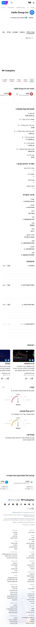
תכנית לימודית (13, 623)
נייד (33, 586)
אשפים (32, 619)
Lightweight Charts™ (11, 609)
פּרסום (15, 618)
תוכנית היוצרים (30, 599)
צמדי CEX (31, 545)
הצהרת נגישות (13, 594)
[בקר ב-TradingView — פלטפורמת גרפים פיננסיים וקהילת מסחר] (8, 70)
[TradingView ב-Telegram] (13, 504)
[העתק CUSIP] (24, 249)
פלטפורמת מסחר (13, 612)
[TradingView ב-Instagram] (21, 504)
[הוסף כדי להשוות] (17, 94)
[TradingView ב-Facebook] (29, 504)
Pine (33, 549)
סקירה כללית (14, 543)
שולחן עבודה (31, 588)
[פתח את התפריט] (33, 2)
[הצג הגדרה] (28, 113)
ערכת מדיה (14, 572)
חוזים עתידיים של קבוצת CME (9, 554)
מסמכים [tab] (15, 32)
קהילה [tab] (9, 32)
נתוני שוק (15, 536)
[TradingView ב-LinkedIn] (17, 504)
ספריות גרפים (13, 607)
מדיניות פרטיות (13, 590)
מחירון (15, 534)
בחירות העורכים (30, 612)
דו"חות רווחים (30, 565)
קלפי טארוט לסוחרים (12, 579)
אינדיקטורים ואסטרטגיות (28, 617)
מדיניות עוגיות (13, 592)
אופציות (32, 577)
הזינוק (15, 549)
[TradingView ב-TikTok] (9, 504)
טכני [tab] (3, 32)
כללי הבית (31, 601)
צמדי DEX (31, 547)
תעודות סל (31, 539)
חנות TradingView (12, 577)
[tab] (9, 265)
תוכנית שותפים (13, 621)
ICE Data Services (16, 512)
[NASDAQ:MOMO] (33, 360)
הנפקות (32, 568)
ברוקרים (15, 545)
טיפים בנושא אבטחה (12, 596)
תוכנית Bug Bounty (12, 598)
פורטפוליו (32, 574)
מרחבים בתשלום (30, 623)
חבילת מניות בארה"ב (12, 558)
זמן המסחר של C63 (12, 581)
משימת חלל (14, 565)
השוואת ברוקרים (13, 547)
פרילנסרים (31, 621)
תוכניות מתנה (13, 538)
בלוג (16, 567)
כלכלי (33, 563)
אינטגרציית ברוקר (13, 619)
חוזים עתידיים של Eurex (11, 556)
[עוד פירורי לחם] (28, 7)
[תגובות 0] (26, 378)
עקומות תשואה (30, 576)
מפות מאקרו (31, 579)
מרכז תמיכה (14, 568)
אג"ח (33, 541)
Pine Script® (31, 581)
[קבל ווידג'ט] (3, 387)
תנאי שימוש (14, 586)
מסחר (32, 608)
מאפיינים (15, 532)
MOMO (7, 363)
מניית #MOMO (29, 363)
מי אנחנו (15, 563)
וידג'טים (15, 605)
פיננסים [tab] (22, 32)
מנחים (32, 603)
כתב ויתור (14, 588)
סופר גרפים (31, 532)
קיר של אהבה (31, 595)
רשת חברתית (31, 594)
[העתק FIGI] (21, 255)
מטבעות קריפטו (30, 543)
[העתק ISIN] (22, 243)
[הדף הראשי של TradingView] (29, 3)
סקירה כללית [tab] (30, 32)
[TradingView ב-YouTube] (25, 504)
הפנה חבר (31, 597)
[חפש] (11, 2)
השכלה (32, 610)
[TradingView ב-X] (33, 504)
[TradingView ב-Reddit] (5, 504)
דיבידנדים (31, 567)
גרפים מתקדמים (13, 610)
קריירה (15, 570)
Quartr (14, 522)
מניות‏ (33, 537)
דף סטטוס (14, 600)
